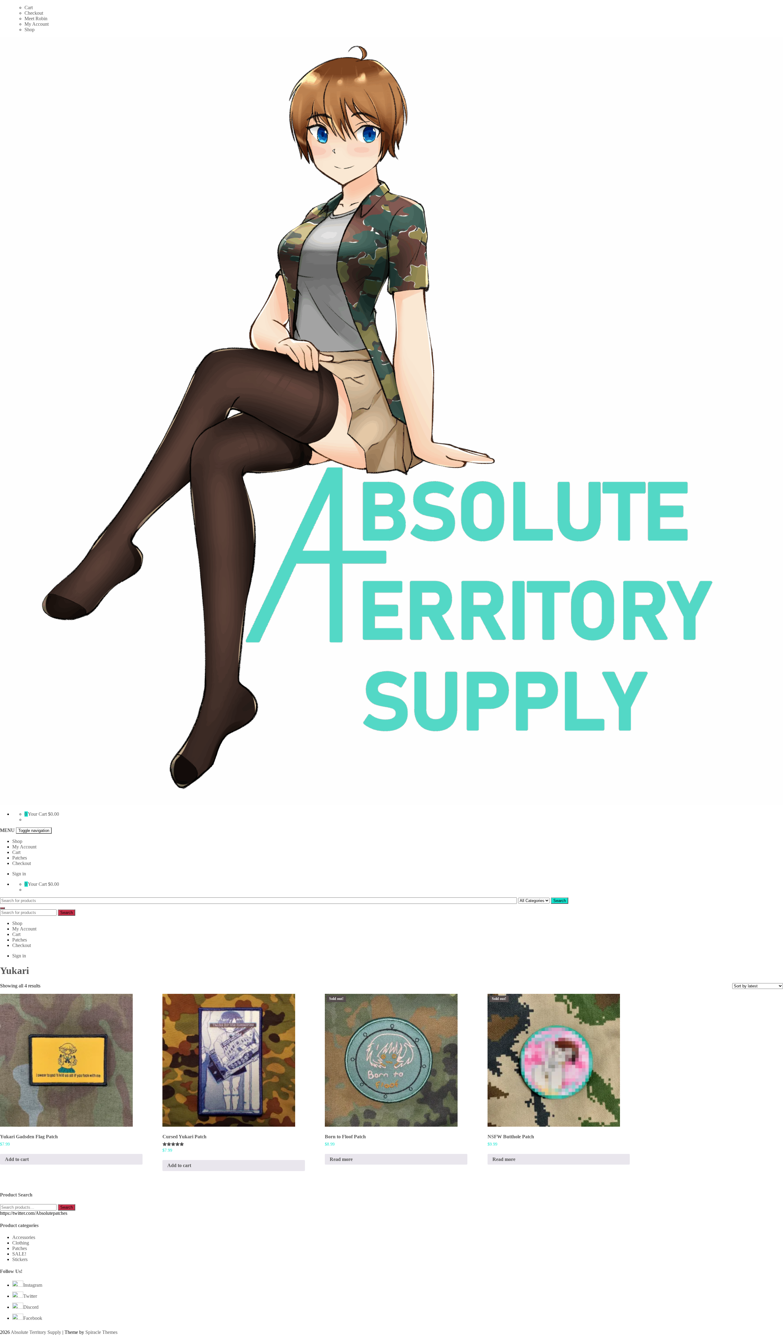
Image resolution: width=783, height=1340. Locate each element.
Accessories (23, 1237)
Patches (19, 857)
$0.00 (53, 814)
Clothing (20, 1242)
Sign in (19, 873)
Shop (29, 29)
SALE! (19, 1253)
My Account (36, 24)
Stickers (20, 1259)
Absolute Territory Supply (36, 1332)
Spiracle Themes (101, 1332)
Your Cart (37, 814)
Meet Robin (35, 18)
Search (559, 900)
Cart (28, 7)
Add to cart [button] (17, 1159)
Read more (341, 1159)
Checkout (33, 13)
